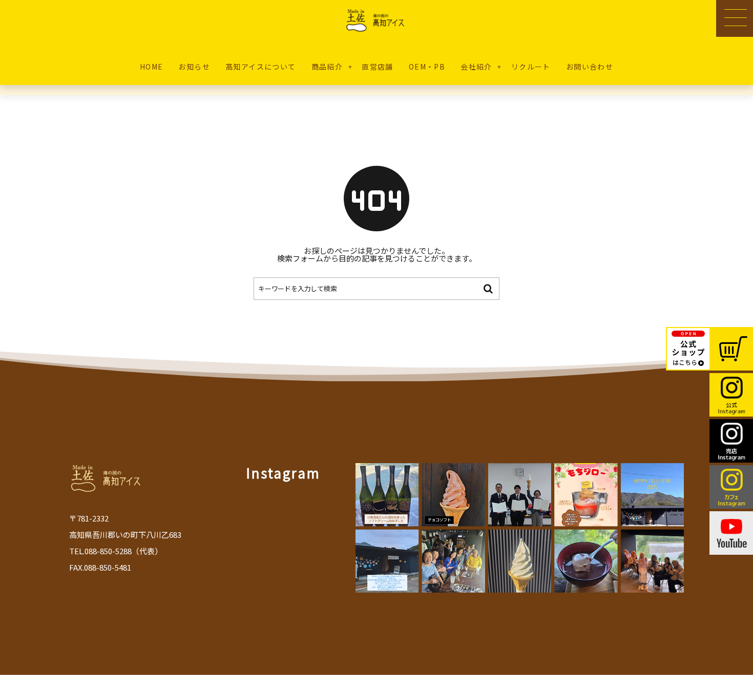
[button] (734, 18)
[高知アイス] (377, 20)
